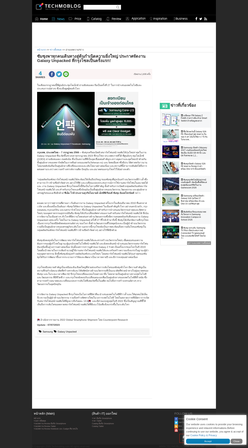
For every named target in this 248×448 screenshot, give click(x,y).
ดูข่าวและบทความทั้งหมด (199, 243)
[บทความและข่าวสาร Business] (182, 18)
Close (236, 441)
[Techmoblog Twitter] (200, 18)
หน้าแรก (37, 418)
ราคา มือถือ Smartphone (102, 418)
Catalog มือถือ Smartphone (103, 423)
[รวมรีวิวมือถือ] (113, 19)
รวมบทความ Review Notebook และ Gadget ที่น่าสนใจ (56, 429)
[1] (89, 301)
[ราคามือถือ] (75, 18)
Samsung (47, 331)
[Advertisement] (124, 34)
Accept (208, 441)
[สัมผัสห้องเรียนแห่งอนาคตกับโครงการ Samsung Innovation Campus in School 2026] (171, 216)
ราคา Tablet (97, 421)
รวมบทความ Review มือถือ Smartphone (50, 423)
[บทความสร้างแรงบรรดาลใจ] (160, 18)
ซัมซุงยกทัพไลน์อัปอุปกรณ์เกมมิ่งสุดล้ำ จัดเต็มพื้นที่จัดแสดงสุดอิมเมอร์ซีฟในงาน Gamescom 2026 (194, 184)
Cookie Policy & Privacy (203, 435)
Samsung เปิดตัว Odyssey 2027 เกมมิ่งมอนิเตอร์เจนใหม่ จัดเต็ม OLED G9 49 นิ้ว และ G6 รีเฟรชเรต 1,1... (194, 151)
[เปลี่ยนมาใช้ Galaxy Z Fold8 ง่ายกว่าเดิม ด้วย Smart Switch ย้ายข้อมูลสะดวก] (171, 119)
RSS (180, 426)
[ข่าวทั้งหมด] (58, 18)
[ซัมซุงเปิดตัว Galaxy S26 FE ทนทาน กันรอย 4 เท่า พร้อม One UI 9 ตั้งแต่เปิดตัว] (171, 167)
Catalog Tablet (98, 426)
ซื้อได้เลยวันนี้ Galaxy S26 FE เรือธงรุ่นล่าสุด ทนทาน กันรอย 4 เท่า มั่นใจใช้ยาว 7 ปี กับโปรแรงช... (194, 135)
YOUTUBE (182, 430)
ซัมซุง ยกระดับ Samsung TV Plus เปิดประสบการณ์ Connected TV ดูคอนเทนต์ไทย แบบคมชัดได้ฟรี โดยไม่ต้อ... (193, 233)
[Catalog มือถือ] (94, 18)
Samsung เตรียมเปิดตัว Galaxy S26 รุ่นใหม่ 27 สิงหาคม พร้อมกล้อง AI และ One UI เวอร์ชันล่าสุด (193, 200)
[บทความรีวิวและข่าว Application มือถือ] (135, 18)
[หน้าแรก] (41, 18)
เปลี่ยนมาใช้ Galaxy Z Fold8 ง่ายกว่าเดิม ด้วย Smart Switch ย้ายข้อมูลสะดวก (194, 118)
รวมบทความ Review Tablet (45, 426)
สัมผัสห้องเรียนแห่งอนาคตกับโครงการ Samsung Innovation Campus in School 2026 (193, 216)
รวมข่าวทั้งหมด (40, 421)
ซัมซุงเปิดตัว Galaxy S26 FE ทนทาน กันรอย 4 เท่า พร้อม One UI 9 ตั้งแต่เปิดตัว (193, 166)
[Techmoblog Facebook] (196, 18)
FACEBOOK (183, 419)
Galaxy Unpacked (67, 331)
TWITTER (182, 422)
